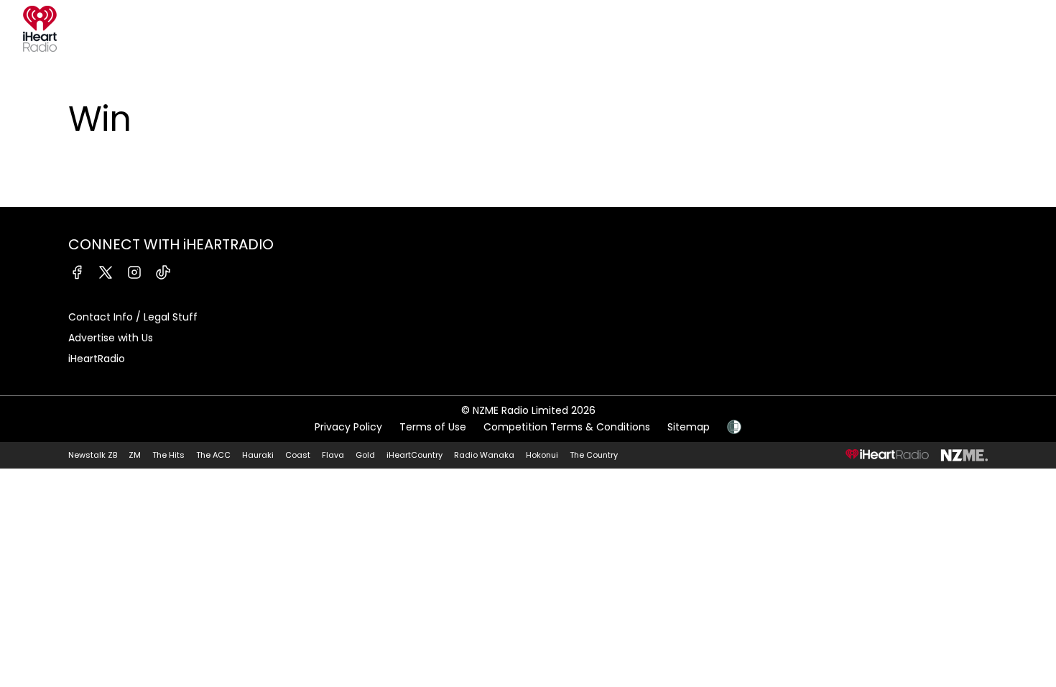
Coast (297, 455)
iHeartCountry (414, 455)
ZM (135, 455)
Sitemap (688, 427)
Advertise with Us (110, 338)
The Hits (168, 455)
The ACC (213, 455)
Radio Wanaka (484, 455)
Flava (333, 455)
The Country (594, 455)
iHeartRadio (96, 358)
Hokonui (542, 455)
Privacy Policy (348, 427)
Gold (365, 455)
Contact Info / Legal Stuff (133, 317)
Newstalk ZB (92, 455)
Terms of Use (432, 427)
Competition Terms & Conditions (566, 427)
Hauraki (258, 455)
